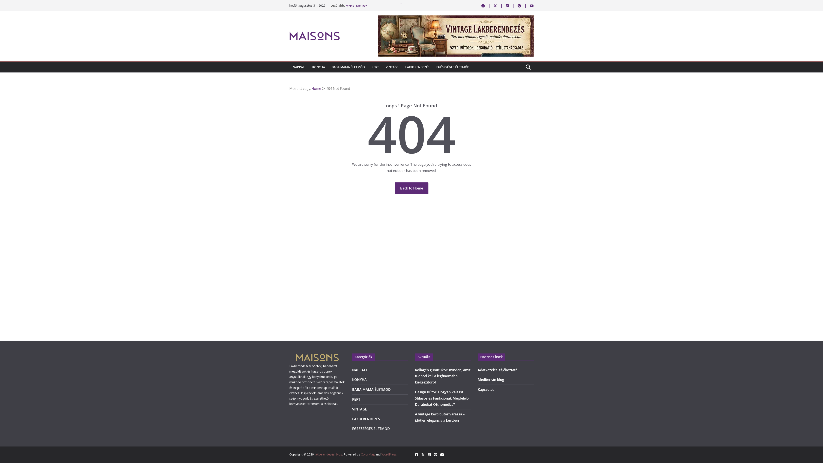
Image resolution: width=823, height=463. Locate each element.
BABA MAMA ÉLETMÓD (348, 67)
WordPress (389, 454)
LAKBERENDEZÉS (417, 67)
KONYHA (318, 67)
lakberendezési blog (328, 454)
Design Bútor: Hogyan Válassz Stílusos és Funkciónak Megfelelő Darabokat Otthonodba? (442, 398)
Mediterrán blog (491, 379)
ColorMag (368, 454)
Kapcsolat (486, 389)
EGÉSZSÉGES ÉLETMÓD (452, 67)
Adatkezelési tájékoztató (498, 370)
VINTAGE (392, 67)
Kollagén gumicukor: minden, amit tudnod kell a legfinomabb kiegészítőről (442, 376)
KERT (375, 67)
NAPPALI (299, 67)
